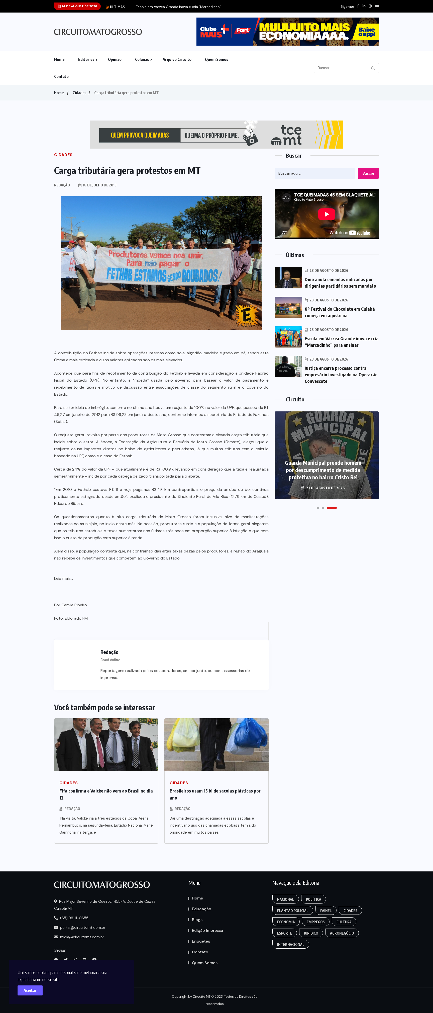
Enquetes (201, 941)
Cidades (79, 92)
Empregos (316, 922)
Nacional (285, 899)
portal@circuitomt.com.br (82, 927)
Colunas (142, 59)
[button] (318, 508)
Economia (286, 922)
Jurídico (311, 933)
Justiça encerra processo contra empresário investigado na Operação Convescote (341, 374)
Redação (72, 809)
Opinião (115, 59)
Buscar (368, 173)
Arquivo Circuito (177, 59)
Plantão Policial (292, 911)
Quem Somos (216, 59)
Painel (326, 911)
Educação (201, 909)
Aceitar (30, 990)
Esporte (284, 933)
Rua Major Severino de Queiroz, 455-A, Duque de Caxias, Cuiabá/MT (105, 905)
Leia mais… (63, 578)
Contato (61, 76)
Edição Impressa (207, 930)
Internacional (290, 944)
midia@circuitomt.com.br (81, 937)
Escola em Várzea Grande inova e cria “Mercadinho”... (179, 7)
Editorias (86, 59)
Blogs (197, 919)
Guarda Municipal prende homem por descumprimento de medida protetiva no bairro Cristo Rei (323, 470)
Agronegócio (342, 933)
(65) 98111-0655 (73, 918)
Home (59, 59)
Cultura (344, 922)
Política (313, 899)
